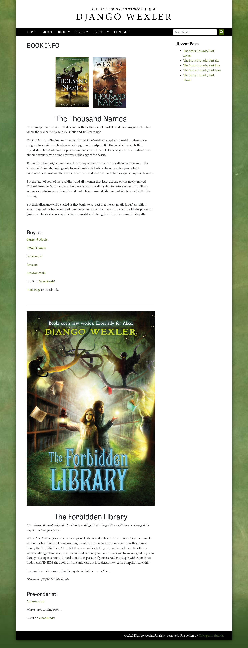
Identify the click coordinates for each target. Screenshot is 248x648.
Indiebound (34, 256)
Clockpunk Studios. (211, 635)
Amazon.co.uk (36, 273)
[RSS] (154, 9)
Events (99, 32)
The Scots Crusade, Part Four (202, 70)
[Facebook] (146, 9)
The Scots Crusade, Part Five (201, 65)
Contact (121, 32)
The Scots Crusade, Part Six (201, 60)
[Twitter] (150, 9)
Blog (62, 32)
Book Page (33, 289)
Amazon (32, 264)
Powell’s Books (36, 248)
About (47, 32)
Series (80, 32)
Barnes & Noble (37, 239)
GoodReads (46, 281)
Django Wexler (124, 16)
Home (31, 32)
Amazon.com (35, 601)
